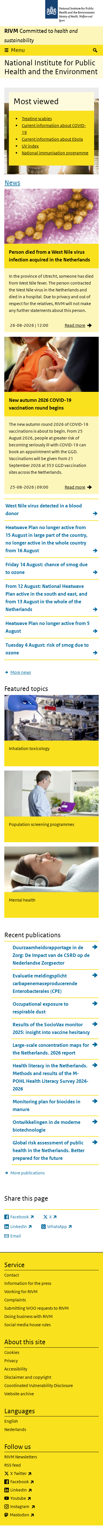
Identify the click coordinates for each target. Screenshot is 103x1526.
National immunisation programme (55, 153)
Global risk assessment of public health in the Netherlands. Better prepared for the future (48, 1150)
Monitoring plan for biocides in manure (46, 1105)
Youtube (35, 1498)
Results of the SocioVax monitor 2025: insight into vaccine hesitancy (51, 1028)
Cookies (11, 1352)
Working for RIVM (20, 1291)
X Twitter (36, 1473)
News (12, 182)
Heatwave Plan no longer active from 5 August (47, 627)
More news (20, 672)
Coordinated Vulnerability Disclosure (38, 1385)
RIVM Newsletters (20, 1457)
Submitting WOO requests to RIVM (36, 1308)
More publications (27, 1173)
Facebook (37, 1481)
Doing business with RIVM (28, 1316)
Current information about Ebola (52, 139)
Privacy (11, 1360)
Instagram (37, 1506)
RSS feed (12, 1465)
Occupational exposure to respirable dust (40, 1008)
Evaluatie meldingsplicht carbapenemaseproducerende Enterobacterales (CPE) (45, 983)
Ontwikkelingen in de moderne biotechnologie (46, 1126)
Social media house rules (27, 1324)
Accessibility (15, 1369)
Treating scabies (37, 118)
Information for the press (27, 1283)
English (11, 1421)
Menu (18, 50)
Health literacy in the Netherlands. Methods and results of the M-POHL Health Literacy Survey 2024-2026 (50, 1077)
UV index (30, 146)
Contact (11, 1275)
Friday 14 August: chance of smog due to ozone (46, 568)
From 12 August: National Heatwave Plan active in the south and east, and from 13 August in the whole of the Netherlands (46, 597)
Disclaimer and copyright (27, 1377)
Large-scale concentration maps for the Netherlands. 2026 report (51, 1049)
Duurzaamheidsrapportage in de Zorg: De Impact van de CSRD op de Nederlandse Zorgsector (51, 955)
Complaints (15, 1300)
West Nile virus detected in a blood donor (43, 510)
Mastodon (37, 1514)
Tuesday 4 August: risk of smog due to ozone (47, 649)
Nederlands (15, 1429)
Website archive (19, 1393)
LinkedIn (36, 1490)
